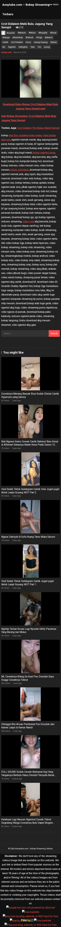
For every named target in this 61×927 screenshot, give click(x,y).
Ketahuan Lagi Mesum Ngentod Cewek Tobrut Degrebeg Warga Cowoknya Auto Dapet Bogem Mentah (27, 823)
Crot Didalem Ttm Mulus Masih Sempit (38, 127)
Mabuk (54, 42)
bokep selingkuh (19, 169)
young (47, 47)
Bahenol (48, 37)
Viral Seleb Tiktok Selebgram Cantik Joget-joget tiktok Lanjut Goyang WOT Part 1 (27, 583)
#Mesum (22, 32)
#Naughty (42, 32)
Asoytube (11, 33)
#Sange (6, 37)
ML (4, 47)
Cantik (5, 42)
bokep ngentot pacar (44, 152)
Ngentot (12, 47)
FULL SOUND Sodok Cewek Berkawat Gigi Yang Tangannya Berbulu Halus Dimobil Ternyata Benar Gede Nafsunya (27, 775)
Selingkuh (23, 47)
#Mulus (32, 32)
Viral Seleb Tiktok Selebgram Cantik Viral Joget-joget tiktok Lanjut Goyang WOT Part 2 (30, 491)
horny (28, 42)
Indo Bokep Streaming (14, 116)
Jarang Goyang (41, 42)
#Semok (29, 37)
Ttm (39, 47)
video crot (28, 221)
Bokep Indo (6, 52)
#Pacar (53, 32)
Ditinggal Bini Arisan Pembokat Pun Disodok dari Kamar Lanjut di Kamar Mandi (27, 726)
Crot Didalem (17, 42)
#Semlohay (18, 37)
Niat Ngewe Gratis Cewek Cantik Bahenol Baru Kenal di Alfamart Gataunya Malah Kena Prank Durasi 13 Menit (29, 445)
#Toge (39, 37)
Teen (32, 47)
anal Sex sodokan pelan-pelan (25, 135)
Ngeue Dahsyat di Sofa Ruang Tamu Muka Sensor (28, 536)
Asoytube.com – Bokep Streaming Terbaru (25, 9)
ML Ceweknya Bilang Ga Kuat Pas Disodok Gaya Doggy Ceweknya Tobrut (27, 678)
